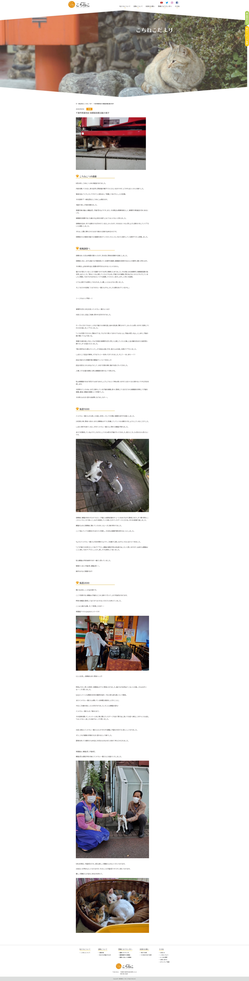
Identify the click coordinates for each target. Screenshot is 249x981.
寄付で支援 (144, 952)
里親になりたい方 (124, 952)
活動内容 (101, 952)
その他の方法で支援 (146, 955)
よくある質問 (163, 957)
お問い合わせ (163, 959)
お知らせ (162, 952)
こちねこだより (164, 955)
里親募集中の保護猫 (125, 955)
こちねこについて (85, 952)
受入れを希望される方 (105, 955)
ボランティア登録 (164, 962)
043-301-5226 (124, 974)
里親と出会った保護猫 (125, 957)
